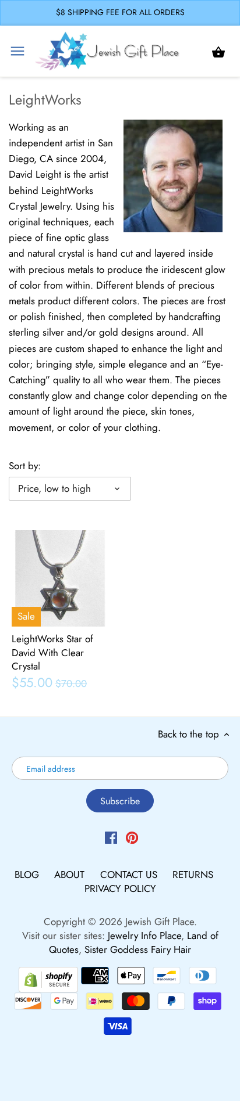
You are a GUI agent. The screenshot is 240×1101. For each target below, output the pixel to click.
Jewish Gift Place (159, 922)
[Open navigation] (17, 51)
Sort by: (25, 466)
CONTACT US (130, 874)
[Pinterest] (132, 837)
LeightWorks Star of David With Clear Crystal (52, 653)
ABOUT (70, 874)
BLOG (28, 874)
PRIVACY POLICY (120, 888)
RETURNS (192, 874)
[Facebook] (111, 837)
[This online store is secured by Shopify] (48, 978)
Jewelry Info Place (144, 935)
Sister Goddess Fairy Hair (137, 949)
